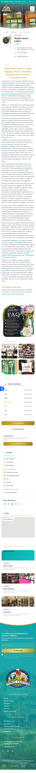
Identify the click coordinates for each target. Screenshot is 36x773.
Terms (33, 766)
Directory (13, 32)
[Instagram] (7, 751)
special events (18, 294)
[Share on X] (8, 503)
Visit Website (19, 423)
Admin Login (5, 766)
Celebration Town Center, (18, 240)
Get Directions (19, 429)
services (8, 294)
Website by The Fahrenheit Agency (18, 762)
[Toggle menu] (32, 8)
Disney (14, 122)
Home (7, 32)
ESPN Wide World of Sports (16, 255)
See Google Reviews (19, 444)
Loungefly (4, 144)
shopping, (29, 292)
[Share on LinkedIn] (12, 503)
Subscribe (19, 650)
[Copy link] (19, 503)
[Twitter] (12, 751)
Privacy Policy (23, 766)
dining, (3, 294)
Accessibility (15, 766)
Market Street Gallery (7, 83)
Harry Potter (27, 166)
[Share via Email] (15, 503)
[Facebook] (2, 751)
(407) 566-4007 (9, 747)
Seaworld (7, 257)
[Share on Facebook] (4, 503)
